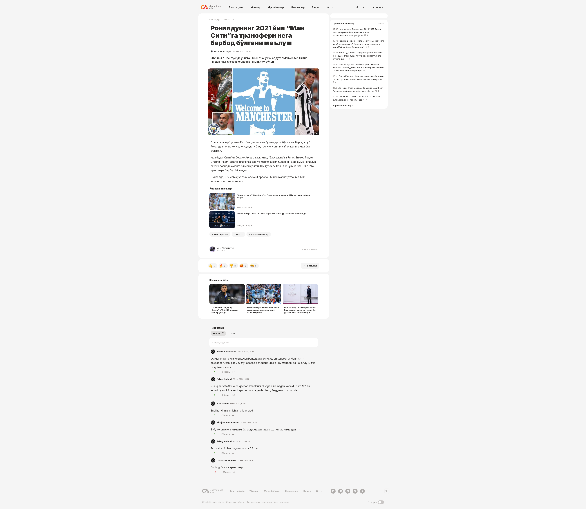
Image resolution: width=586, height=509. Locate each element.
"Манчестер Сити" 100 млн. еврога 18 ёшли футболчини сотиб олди (271, 213)
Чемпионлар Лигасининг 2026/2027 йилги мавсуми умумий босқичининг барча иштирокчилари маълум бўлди (357, 32)
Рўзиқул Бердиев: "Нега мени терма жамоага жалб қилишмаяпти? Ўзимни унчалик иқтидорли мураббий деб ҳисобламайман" (358, 44)
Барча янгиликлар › (343, 105)
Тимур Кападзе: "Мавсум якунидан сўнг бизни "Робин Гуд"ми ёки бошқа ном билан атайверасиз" (358, 79)
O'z (362, 7)
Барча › (381, 23)
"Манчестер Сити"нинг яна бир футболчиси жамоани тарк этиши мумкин (263, 310)
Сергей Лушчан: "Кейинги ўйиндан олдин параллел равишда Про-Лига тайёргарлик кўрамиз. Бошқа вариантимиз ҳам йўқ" (358, 67)
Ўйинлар (255, 7)
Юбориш (226, 372)
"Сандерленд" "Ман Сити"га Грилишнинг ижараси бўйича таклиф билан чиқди (273, 196)
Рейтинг (217, 333)
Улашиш (312, 265)
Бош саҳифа (236, 7)
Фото (330, 7)
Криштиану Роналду (258, 234)
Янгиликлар (298, 7)
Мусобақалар (276, 7)
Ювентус (238, 234)
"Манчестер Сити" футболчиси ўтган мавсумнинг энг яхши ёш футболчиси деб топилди (300, 310)
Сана (232, 333)
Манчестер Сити (220, 234)
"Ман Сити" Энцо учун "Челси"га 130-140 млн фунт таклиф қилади (225, 310)
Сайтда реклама (281, 502)
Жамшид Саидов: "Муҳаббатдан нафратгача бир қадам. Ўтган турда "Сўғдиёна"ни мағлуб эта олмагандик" (358, 55)
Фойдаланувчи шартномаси (259, 502)
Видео (315, 7)
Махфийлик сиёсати (235, 502)
